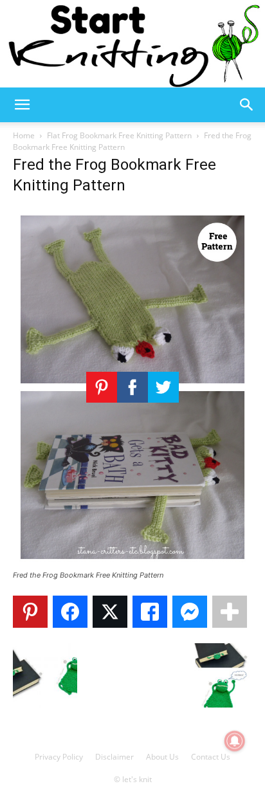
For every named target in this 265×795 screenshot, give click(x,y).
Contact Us (210, 756)
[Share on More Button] (229, 612)
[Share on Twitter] (110, 612)
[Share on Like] (149, 612)
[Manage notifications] (234, 741)
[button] (21, 104)
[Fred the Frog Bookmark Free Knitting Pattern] (132, 563)
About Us (162, 756)
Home (24, 135)
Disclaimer (114, 756)
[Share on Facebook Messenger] (189, 612)
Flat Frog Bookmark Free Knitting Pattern (119, 135)
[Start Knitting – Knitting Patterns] (132, 43)
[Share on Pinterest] (30, 612)
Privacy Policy (59, 756)
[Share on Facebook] (70, 612)
